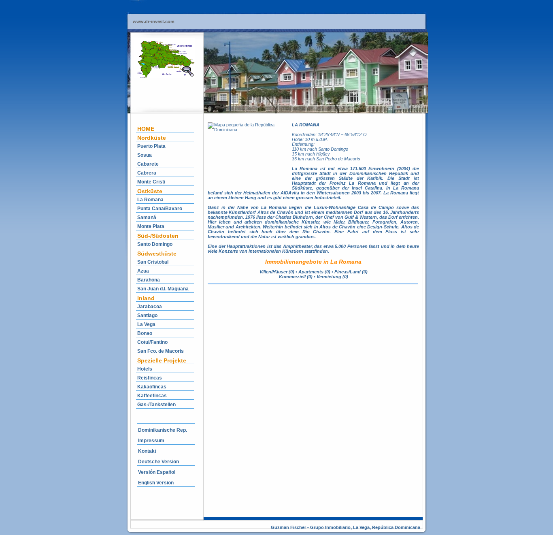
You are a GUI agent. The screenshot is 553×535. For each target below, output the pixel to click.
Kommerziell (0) (296, 276)
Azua (143, 271)
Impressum (151, 440)
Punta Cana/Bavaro (159, 208)
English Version (156, 483)
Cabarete (148, 164)
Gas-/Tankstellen (156, 404)
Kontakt (147, 451)
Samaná (146, 217)
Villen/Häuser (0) (276, 271)
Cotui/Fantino (152, 342)
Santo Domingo (154, 244)
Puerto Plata (151, 146)
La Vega (146, 324)
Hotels (144, 369)
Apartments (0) (314, 271)
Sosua (144, 155)
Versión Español (156, 472)
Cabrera (146, 173)
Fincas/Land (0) (351, 271)
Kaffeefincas (152, 396)
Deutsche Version (158, 462)
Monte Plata (150, 226)
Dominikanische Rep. (162, 430)
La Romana (150, 199)
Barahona (148, 280)
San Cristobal (152, 262)
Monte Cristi (151, 182)
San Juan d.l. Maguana (163, 289)
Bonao (144, 333)
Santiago (147, 315)
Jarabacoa (149, 306)
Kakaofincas (151, 387)
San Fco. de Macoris (160, 351)
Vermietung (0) (332, 276)
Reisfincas (149, 378)
